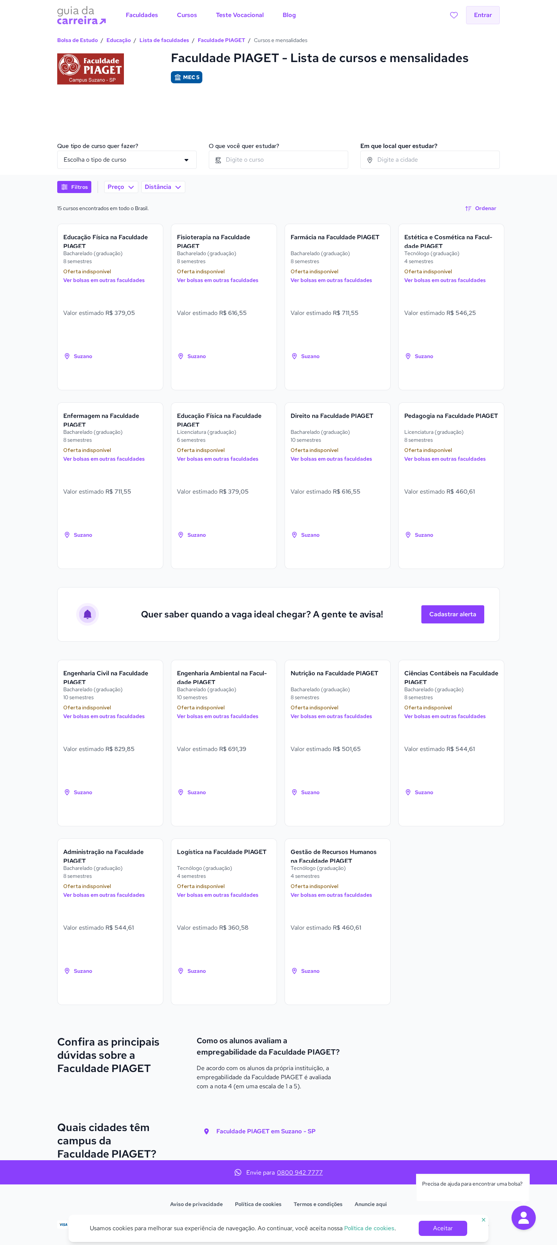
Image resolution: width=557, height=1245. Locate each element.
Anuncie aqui (371, 1204)
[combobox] (278, 160)
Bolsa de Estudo (77, 40)
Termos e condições (318, 1204)
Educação (118, 40)
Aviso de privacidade (196, 1204)
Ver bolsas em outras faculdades (104, 280)
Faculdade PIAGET (221, 40)
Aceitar (443, 1228)
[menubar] (211, 15)
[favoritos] (454, 15)
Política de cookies (258, 1204)
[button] (524, 1218)
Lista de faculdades (164, 40)
